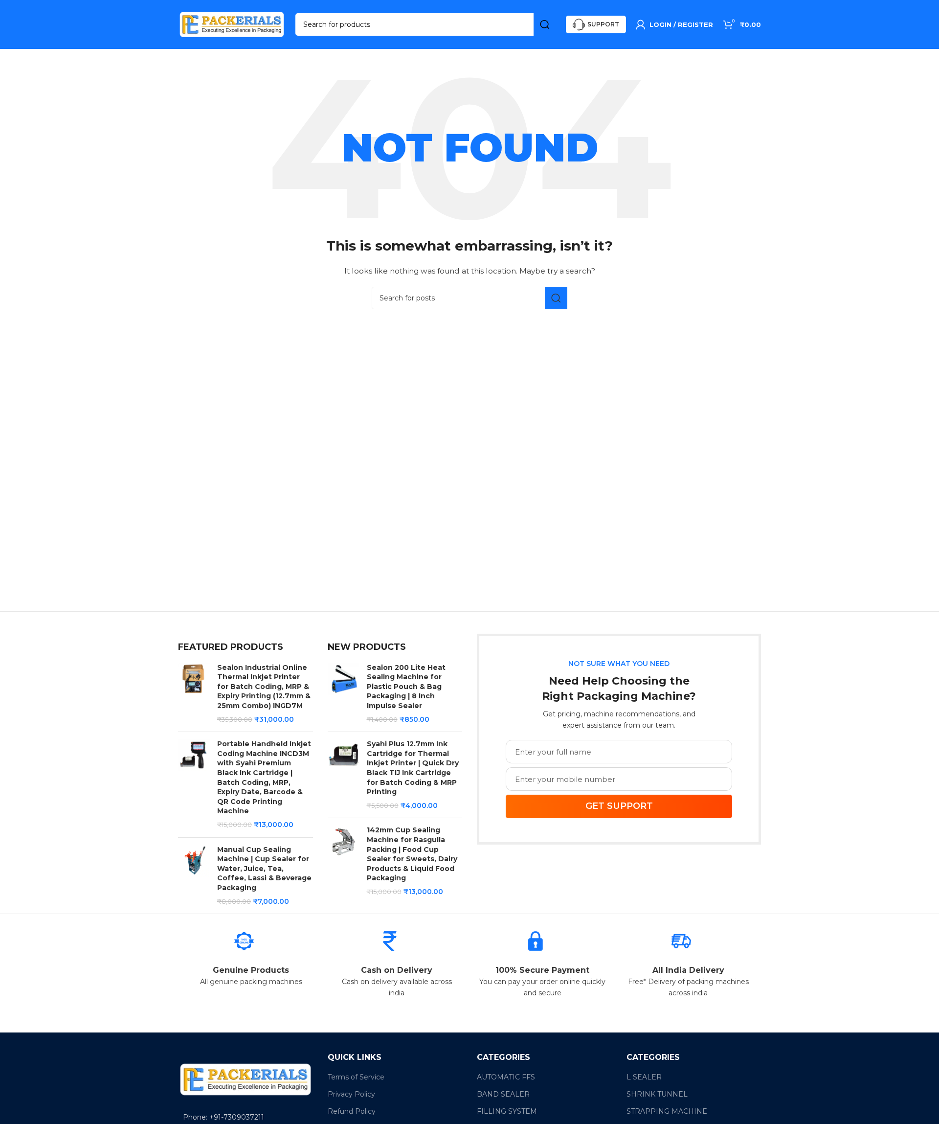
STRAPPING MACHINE (666, 1111)
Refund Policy (352, 1111)
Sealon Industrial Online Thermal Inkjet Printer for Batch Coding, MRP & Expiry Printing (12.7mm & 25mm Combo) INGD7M (264, 686)
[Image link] (245, 1079)
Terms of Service (356, 1077)
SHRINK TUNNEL (657, 1094)
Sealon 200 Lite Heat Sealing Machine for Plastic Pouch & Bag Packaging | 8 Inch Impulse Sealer (406, 686)
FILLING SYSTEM (507, 1111)
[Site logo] (232, 24)
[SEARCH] (545, 24)
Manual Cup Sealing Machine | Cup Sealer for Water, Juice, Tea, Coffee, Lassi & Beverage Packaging (264, 868)
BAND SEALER (503, 1094)
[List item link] (245, 1117)
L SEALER (644, 1077)
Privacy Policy (351, 1094)
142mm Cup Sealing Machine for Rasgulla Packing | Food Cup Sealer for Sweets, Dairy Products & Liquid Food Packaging (412, 854)
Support (603, 24)
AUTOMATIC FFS (506, 1077)
